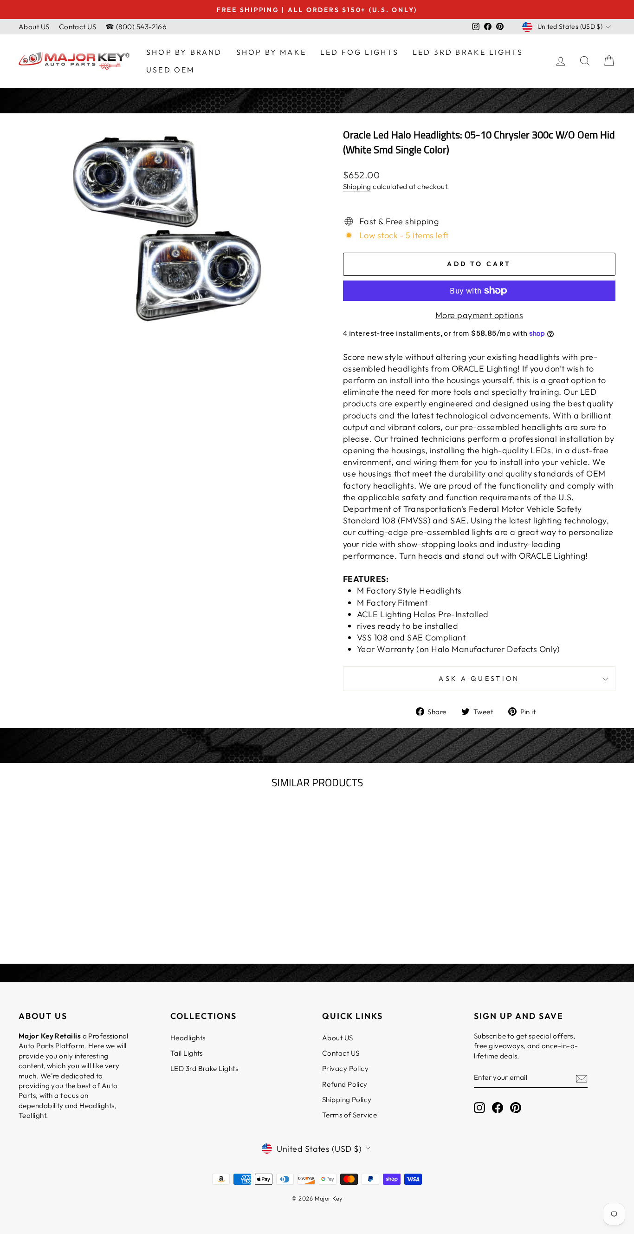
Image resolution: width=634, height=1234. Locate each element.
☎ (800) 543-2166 (136, 26)
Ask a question (479, 678)
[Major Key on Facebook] (497, 1107)
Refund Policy (345, 1084)
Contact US (78, 26)
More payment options (479, 315)
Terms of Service (349, 1114)
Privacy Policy (345, 1068)
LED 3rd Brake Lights (468, 52)
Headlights (188, 1037)
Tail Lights (186, 1053)
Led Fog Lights (359, 52)
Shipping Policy (347, 1099)
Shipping (357, 186)
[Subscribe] (582, 1077)
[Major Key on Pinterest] (515, 1107)
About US (34, 26)
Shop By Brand (184, 52)
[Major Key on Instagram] (479, 1107)
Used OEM (170, 69)
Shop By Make (271, 52)
